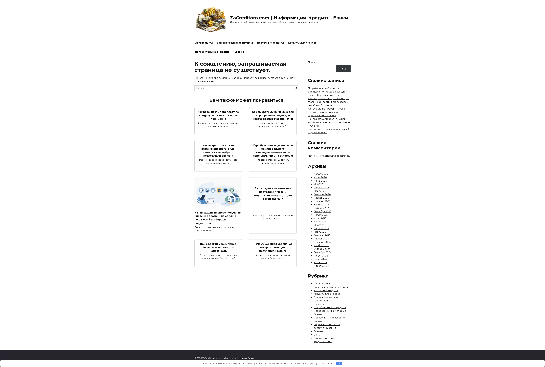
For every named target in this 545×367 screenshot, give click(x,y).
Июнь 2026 (320, 180)
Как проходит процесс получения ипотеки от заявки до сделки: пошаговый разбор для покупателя (217, 217)
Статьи (318, 334)
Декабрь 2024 (322, 242)
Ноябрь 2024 (321, 245)
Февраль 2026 (322, 194)
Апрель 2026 (321, 187)
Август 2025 (321, 215)
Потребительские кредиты (212, 52)
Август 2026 (321, 174)
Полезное (319, 304)
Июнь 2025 (320, 221)
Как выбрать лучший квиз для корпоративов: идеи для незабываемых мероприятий (273, 115)
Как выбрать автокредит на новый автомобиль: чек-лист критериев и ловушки (329, 122)
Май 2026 (319, 184)
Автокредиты (204, 42)
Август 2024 (321, 255)
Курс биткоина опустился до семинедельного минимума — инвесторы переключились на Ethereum (273, 150)
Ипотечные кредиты (270, 42)
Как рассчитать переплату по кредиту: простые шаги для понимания (218, 115)
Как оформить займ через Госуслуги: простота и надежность (218, 247)
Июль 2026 (320, 177)
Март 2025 (320, 232)
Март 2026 (320, 191)
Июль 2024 (320, 259)
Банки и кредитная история (235, 42)
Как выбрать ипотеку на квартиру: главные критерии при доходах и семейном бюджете (328, 102)
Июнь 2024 (320, 262)
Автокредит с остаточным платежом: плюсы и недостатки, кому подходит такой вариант (272, 193)
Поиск (312, 62)
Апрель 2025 (321, 228)
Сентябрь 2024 (322, 252)
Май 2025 (319, 225)
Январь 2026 (321, 197)
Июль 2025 (320, 218)
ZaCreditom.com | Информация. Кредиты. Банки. (289, 18)
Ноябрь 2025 (321, 204)
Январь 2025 (321, 238)
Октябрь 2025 (322, 208)
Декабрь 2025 (322, 201)
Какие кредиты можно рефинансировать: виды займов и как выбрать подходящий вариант (218, 150)
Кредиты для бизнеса (302, 42)
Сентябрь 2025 (322, 211)
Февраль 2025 (322, 235)
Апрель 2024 (321, 266)
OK (339, 363)
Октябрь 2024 (322, 249)
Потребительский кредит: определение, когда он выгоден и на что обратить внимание (328, 91)
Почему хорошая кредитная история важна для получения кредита (272, 247)
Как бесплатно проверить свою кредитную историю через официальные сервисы (326, 112)
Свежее (239, 52)
